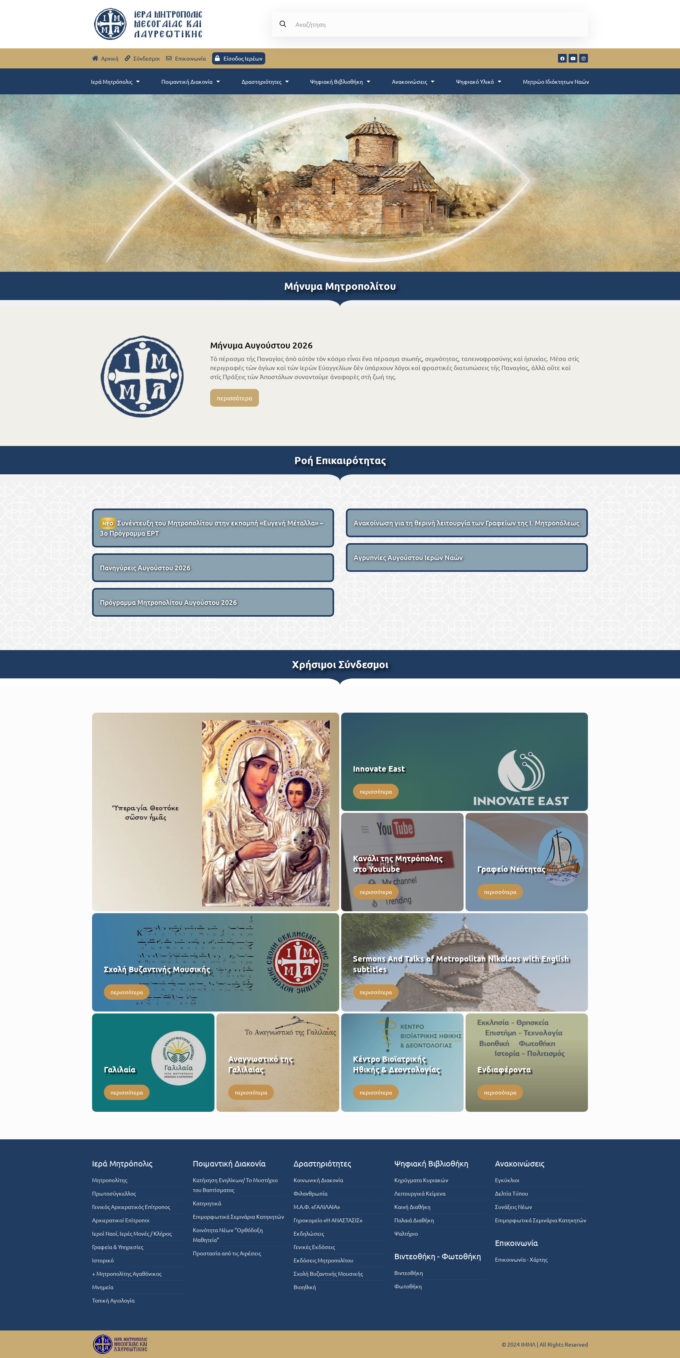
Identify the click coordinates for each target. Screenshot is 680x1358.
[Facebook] (562, 58)
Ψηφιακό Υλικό (475, 81)
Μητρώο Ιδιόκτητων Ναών (556, 81)
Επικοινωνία (516, 1242)
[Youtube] (573, 58)
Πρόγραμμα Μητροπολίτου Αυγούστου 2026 (168, 602)
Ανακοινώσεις (409, 81)
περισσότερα (234, 398)
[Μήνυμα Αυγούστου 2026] (142, 376)
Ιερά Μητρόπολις (111, 81)
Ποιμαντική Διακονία (187, 81)
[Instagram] (583, 58)
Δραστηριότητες (261, 81)
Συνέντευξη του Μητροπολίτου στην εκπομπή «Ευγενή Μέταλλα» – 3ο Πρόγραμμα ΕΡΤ (211, 528)
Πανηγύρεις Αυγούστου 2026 (145, 567)
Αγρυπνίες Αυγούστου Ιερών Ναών (408, 557)
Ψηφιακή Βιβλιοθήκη (336, 81)
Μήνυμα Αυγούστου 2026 (261, 345)
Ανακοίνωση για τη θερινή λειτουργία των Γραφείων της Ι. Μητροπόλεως (466, 522)
